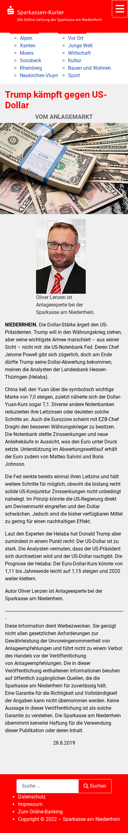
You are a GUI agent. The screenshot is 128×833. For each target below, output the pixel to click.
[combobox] (47, 786)
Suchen (98, 786)
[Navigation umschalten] (120, 8)
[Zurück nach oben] (117, 821)
